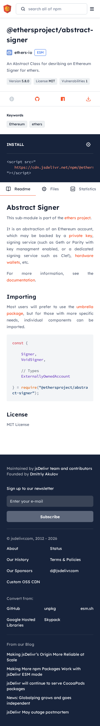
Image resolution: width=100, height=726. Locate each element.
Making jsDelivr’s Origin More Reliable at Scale (45, 657)
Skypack (52, 619)
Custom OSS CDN (23, 581)
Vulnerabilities (75, 81)
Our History (18, 559)
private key (80, 235)
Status (56, 548)
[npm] (63, 99)
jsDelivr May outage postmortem (38, 712)
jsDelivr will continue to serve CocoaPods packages (46, 686)
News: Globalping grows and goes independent (39, 700)
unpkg (50, 608)
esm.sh (87, 608)
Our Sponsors (19, 570)
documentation (21, 280)
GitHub (13, 608)
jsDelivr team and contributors (63, 468)
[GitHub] (37, 99)
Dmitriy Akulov (44, 473)
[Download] (88, 99)
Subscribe (50, 516)
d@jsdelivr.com (64, 570)
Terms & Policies (65, 559)
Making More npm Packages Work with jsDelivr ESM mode (44, 671)
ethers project (77, 217)
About (12, 548)
